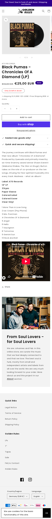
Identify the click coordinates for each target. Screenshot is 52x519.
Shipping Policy (12, 424)
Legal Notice (11, 407)
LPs (6, 440)
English (37, 496)
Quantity (5, 104)
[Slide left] (20, 57)
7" (6, 446)
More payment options (26, 130)
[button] (3, 11)
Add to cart (26, 117)
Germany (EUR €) (16, 496)
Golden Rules (11, 469)
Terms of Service (13, 413)
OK (46, 513)
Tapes (8, 452)
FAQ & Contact (12, 463)
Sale (7, 457)
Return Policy (11, 419)
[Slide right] (32, 57)
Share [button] (7, 287)
